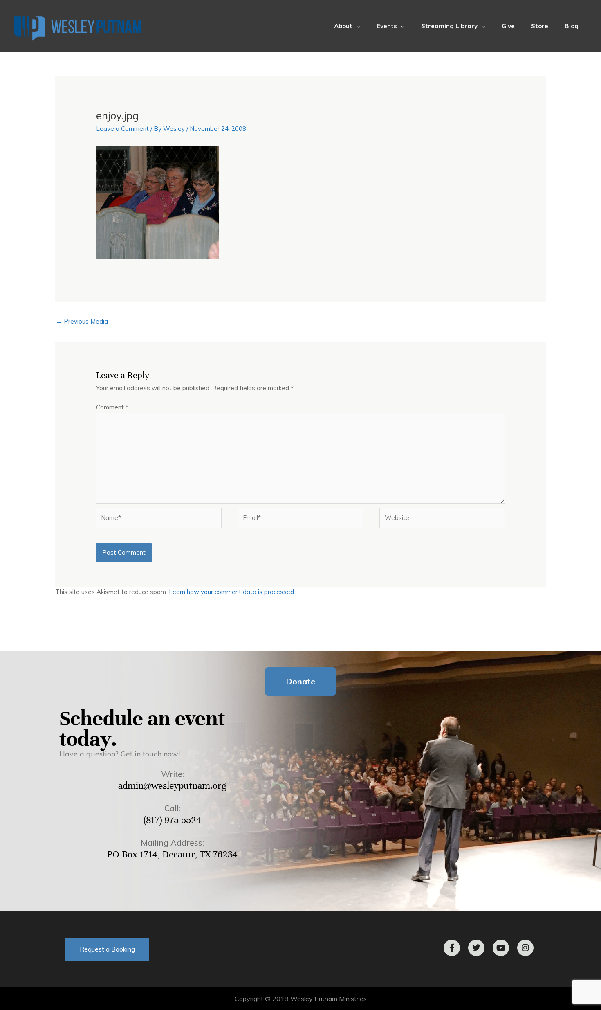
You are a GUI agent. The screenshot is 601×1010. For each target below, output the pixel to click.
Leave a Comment (122, 129)
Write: (172, 774)
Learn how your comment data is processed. (232, 592)
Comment (112, 407)
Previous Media (82, 321)
